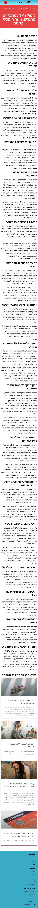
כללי (30, 8)
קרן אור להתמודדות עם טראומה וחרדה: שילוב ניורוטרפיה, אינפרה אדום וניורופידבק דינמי (19, 786)
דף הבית (35, 8)
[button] (5, 2)
